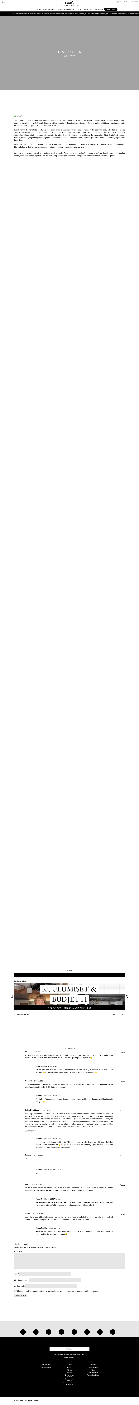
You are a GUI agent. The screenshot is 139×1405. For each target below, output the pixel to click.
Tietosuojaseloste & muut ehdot (69, 1383)
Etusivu (38, 9)
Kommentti (69, 1251)
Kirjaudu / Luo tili (121, 1)
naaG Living (99, 9)
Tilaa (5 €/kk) (110, 9)
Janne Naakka (41, 1066)
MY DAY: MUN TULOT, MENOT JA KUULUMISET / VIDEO (69, 1008)
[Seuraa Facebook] (61, 1332)
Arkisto (59, 9)
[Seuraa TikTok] (36, 1332)
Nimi (16, 1274)
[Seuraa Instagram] (23, 1332)
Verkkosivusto (19, 1286)
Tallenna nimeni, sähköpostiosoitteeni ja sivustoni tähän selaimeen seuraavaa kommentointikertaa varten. (57, 1291)
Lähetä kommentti (20, 1295)
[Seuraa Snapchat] (87, 1332)
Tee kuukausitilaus (93, 1375)
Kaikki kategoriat (49, 9)
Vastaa (122, 1052)
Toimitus (69, 1370)
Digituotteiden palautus (69, 1379)
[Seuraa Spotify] (74, 1332)
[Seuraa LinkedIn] (112, 1332)
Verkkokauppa (69, 9)
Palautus (69, 1372)
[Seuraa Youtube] (48, 1332)
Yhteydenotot (88, 9)
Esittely (78, 9)
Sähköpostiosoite (21, 1280)
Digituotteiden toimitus (69, 1375)
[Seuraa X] (100, 1332)
